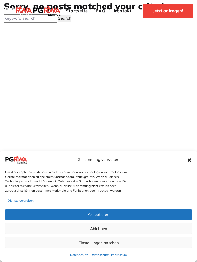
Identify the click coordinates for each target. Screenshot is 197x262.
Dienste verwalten (21, 200)
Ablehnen (98, 228)
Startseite (77, 10)
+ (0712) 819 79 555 (28, 72)
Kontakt (123, 10)
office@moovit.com (27, 84)
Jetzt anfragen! (168, 10)
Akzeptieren (98, 214)
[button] (189, 159)
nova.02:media (110, 134)
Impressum (119, 255)
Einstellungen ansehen (98, 242)
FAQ (101, 10)
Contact (61, 101)
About (59, 68)
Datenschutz (79, 255)
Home (59, 57)
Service (60, 79)
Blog (57, 90)
